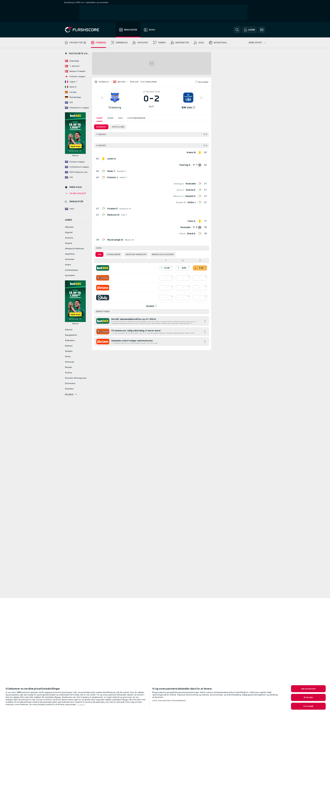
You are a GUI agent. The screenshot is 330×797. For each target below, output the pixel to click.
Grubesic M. (125, 208)
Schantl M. (181, 202)
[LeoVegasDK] (102, 278)
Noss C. (180, 190)
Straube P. (112, 208)
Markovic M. (113, 215)
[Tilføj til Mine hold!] (102, 97)
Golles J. (191, 202)
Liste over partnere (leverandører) (169, 700)
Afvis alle (308, 697)
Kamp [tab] (99, 118)
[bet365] (102, 268)
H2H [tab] (120, 118)
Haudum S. (190, 196)
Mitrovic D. (178, 196)
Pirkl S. (182, 233)
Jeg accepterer (308, 688)
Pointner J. (112, 177)
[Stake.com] (102, 297)
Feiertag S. (179, 183)
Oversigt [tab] (101, 127)
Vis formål (308, 706)
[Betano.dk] (102, 287)
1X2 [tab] (99, 254)
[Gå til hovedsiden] (84, 30)
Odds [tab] (110, 118)
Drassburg (115, 107)
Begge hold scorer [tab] (163, 254)
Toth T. (124, 215)
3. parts (81, 704)
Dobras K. (191, 190)
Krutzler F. (121, 171)
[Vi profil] (115, 97)
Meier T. (111, 171)
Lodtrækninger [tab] (136, 118)
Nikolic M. (129, 239)
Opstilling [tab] (118, 127)
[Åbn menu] (261, 29)
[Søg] (237, 29)
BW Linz (187, 107)
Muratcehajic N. (115, 239)
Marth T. (123, 177)
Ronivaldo (191, 183)
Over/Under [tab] (113, 254)
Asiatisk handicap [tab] (136, 254)
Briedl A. (191, 233)
